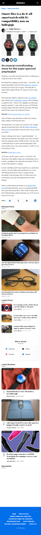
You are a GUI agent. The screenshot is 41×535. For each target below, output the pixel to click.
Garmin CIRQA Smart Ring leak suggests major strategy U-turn (24, 327)
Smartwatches (13, 8)
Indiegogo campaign (31, 85)
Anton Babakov (11, 461)
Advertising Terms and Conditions (20, 519)
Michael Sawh (11, 396)
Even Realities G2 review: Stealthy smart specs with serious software (25, 316)
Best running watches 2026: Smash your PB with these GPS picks (26, 306)
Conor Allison (18, 309)
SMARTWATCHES (7, 369)
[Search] (37, 3)
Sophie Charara (14, 29)
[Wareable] (20, 3)
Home (4, 8)
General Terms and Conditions (20, 516)
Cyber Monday (32, 98)
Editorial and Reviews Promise (15, 524)
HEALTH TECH (6, 400)
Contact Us (33, 524)
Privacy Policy (24, 514)
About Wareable (28, 521)
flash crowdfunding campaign (19, 100)
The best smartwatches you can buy (19, 114)
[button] (3, 60)
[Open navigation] (3, 3)
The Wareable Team (13, 521)
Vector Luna (8, 130)
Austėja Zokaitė (11, 427)
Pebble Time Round (31, 127)
